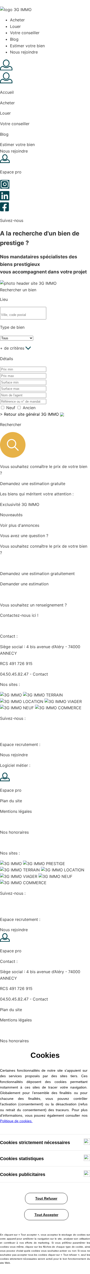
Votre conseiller (25, 32)
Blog (14, 39)
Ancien (29, 407)
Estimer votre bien (27, 45)
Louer (15, 26)
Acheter (17, 19)
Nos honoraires (14, 832)
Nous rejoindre (24, 52)
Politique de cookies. (16, 1121)
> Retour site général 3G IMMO (30, 414)
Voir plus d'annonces (19, 525)
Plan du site (11, 800)
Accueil (7, 92)
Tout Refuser (46, 1198)
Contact (40, 674)
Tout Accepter (46, 1215)
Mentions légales (16, 811)
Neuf (10, 407)
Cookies (8, 821)
